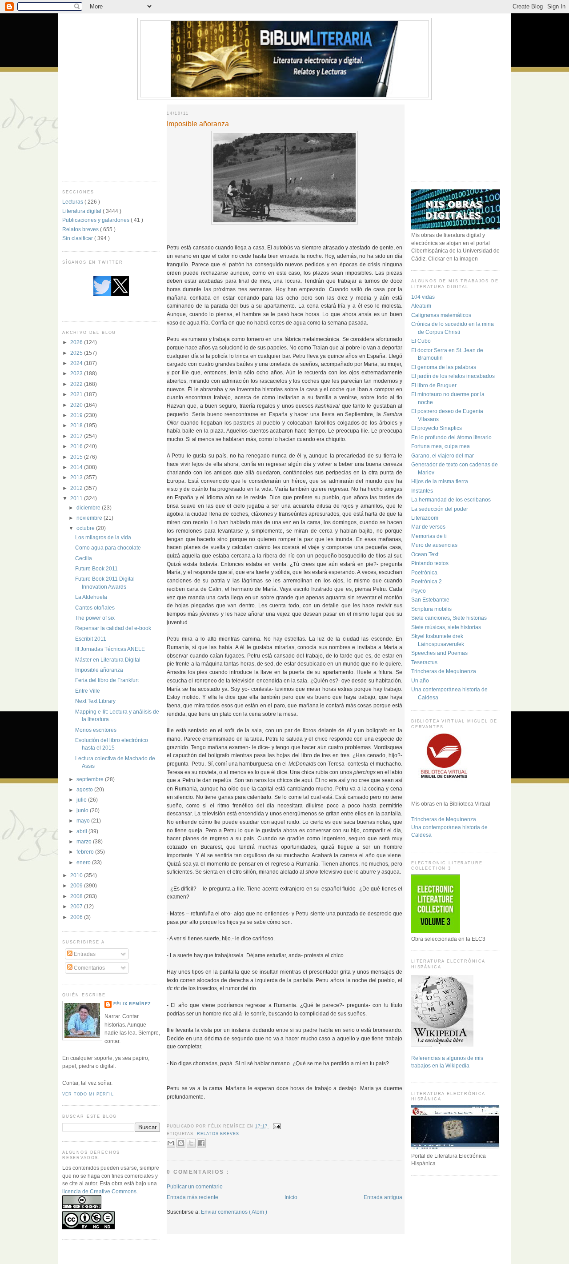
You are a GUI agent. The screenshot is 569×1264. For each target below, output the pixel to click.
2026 (77, 342)
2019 (77, 415)
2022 (77, 384)
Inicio (290, 1197)
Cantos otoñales (95, 607)
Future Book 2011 (96, 568)
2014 (77, 467)
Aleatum (421, 306)
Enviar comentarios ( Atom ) (234, 1212)
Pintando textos (430, 563)
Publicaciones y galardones (96, 220)
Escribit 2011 (90, 639)
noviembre (90, 518)
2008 (77, 896)
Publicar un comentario (195, 1186)
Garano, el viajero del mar (442, 455)
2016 (77, 446)
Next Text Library (95, 701)
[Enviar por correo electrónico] (170, 1143)
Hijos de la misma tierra (439, 481)
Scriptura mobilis (431, 609)
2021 (77, 394)
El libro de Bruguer (434, 385)
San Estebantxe (430, 599)
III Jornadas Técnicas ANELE (110, 649)
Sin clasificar (78, 238)
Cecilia (83, 558)
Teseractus (424, 662)
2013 (77, 477)
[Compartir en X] (191, 1143)
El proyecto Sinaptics (436, 428)
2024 (77, 363)
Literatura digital (82, 211)
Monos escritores (95, 730)
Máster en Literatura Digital (107, 659)
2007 (77, 906)
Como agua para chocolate (108, 547)
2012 (77, 488)
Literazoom (424, 518)
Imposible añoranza (99, 670)
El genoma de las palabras (443, 367)
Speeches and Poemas (439, 653)
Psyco (418, 591)
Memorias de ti (429, 536)
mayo (83, 820)
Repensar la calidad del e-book (113, 628)
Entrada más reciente (192, 1197)
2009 (77, 885)
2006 (77, 917)
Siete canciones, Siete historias (449, 618)
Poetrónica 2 (426, 581)
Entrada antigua (383, 1197)
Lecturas (73, 202)
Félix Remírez (132, 1004)
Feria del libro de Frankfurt (107, 680)
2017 (77, 436)
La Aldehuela (91, 597)
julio (82, 800)
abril (82, 831)
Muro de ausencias (434, 545)
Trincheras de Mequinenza (443, 671)
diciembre (89, 507)
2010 (77, 875)
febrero (85, 852)
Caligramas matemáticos (441, 315)
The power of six (95, 618)
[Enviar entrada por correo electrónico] (276, 1126)
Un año (420, 680)
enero (84, 862)
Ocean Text (424, 554)
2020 (77, 405)
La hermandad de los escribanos (451, 499)
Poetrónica (424, 572)
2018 (77, 425)
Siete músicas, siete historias (446, 627)
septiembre (90, 779)
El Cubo (421, 341)
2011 (77, 498)
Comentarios (88, 968)
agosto (85, 789)
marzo (84, 841)
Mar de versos (428, 527)
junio (83, 810)
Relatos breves (81, 229)
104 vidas (423, 297)
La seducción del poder (439, 509)
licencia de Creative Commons (99, 1191)
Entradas (84, 954)
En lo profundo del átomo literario (451, 437)
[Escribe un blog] (180, 1143)
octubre (86, 528)
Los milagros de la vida (103, 537)
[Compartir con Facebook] (201, 1143)
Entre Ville (87, 691)
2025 (77, 353)
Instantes (422, 491)
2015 (77, 457)
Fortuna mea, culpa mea (440, 446)
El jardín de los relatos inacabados (453, 376)
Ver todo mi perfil (87, 1094)
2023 (77, 373)
